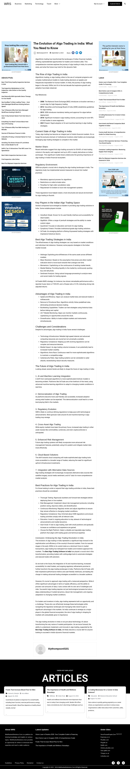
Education (94, 696)
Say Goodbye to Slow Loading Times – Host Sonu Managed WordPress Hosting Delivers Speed (16, 104)
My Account (98, 4)
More (56, 4)
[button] (115, 4)
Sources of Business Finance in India (13, 133)
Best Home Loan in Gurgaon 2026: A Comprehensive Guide (55, 738)
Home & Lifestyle (13, 693)
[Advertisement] (65, 23)
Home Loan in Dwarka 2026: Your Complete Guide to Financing (56, 734)
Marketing (28, 4)
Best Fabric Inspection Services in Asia (14, 155)
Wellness (52, 696)
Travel (49, 4)
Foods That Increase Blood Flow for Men (112, 99)
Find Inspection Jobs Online (11, 159)
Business (18, 4)
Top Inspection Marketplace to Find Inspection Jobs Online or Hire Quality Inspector (14, 90)
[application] (59, 3)
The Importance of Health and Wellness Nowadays (52, 745)
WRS (7, 3)
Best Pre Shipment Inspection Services (14, 163)
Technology (39, 4)
